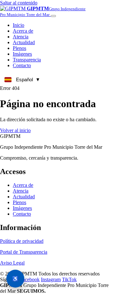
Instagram (51, 279)
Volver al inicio (15, 130)
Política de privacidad (21, 241)
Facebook (30, 279)
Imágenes (22, 208)
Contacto (22, 214)
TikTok (69, 279)
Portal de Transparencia (23, 252)
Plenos (19, 202)
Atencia (20, 191)
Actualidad (24, 196)
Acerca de (23, 185)
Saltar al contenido (18, 2)
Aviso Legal (12, 263)
